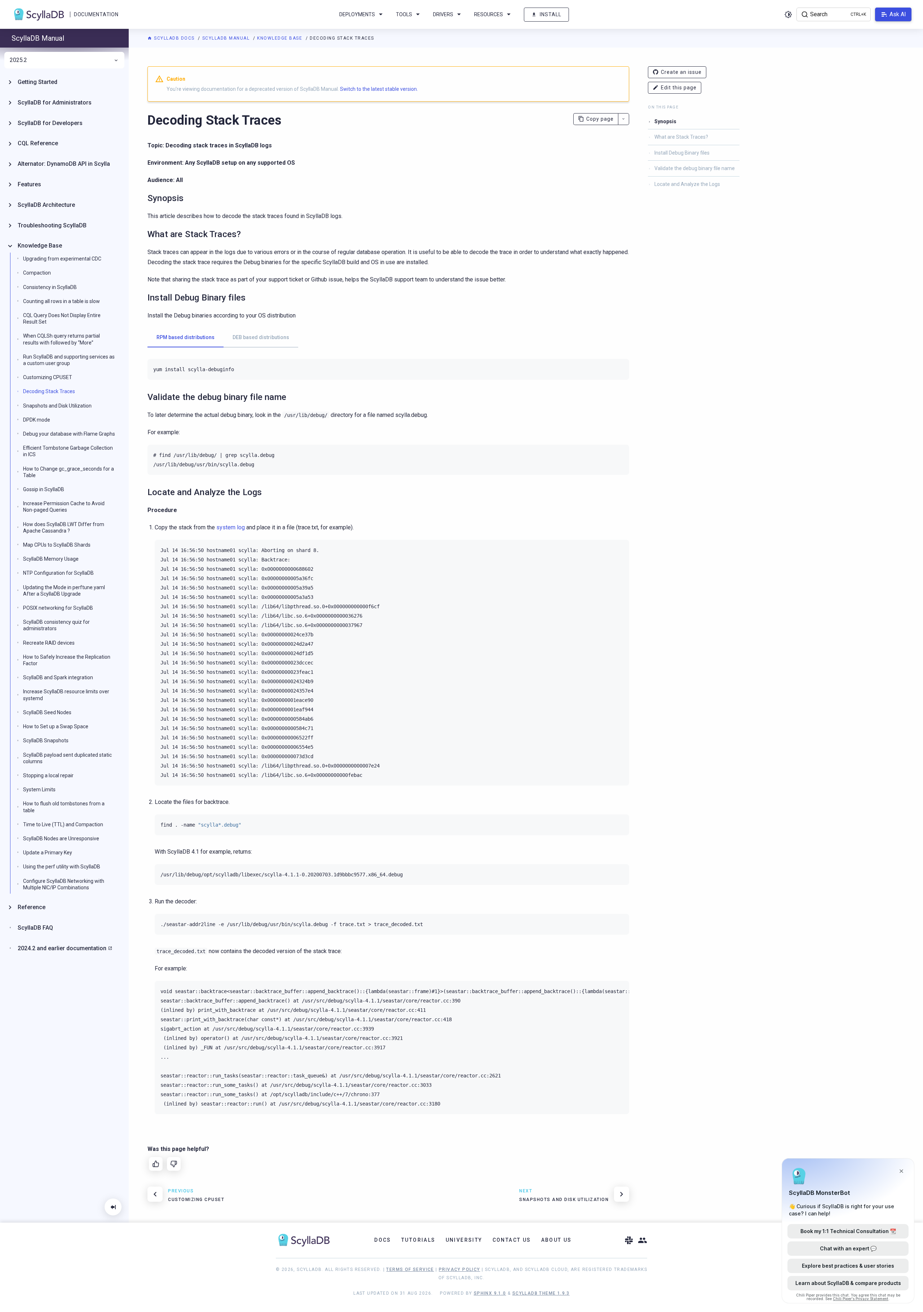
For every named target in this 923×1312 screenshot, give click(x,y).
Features (29, 184)
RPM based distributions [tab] (185, 337)
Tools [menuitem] (404, 14)
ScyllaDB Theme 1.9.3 (541, 1293)
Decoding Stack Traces (49, 391)
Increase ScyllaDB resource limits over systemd (66, 695)
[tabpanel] (388, 369)
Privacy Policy (459, 1269)
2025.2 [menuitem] (18, 60)
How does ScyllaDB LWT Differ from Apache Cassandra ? (63, 527)
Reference (31, 907)
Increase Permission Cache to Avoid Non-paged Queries (64, 507)
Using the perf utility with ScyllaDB (61, 867)
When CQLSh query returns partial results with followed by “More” (61, 339)
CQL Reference (38, 143)
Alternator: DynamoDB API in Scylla (64, 163)
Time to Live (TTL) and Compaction (63, 824)
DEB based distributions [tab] (261, 337)
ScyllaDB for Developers (50, 123)
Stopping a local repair (48, 775)
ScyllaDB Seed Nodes (47, 712)
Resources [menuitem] (488, 14)
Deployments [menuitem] (357, 14)
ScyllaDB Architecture (46, 204)
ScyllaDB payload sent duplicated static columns (67, 758)
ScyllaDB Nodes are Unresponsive (61, 838)
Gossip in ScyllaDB (43, 489)
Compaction (37, 273)
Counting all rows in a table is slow (61, 301)
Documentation (96, 14)
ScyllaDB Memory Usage (51, 559)
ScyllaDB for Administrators (55, 102)
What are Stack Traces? (681, 137)
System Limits (39, 789)
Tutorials (418, 1240)
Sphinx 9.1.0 (490, 1293)
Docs (382, 1240)
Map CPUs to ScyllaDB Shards (56, 545)
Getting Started (37, 82)
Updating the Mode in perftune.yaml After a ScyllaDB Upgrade (64, 590)
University (464, 1240)
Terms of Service (410, 1269)
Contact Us (512, 1240)
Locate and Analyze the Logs (687, 184)
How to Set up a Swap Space (55, 726)
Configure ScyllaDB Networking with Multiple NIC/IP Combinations (63, 884)
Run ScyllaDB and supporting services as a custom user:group (69, 360)
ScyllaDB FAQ (35, 927)
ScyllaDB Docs (174, 38)
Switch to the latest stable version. (379, 89)
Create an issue (681, 72)
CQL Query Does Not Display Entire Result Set (62, 318)
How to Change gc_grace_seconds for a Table (68, 472)
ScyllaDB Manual (226, 38)
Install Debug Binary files (682, 153)
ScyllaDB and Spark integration (58, 677)
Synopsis (665, 121)
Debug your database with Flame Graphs (69, 434)
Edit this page (679, 87)
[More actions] (623, 119)
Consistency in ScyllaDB (50, 287)
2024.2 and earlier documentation (62, 948)
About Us (556, 1240)
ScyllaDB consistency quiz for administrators (56, 625)
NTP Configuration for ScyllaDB (58, 573)
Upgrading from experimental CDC (62, 259)
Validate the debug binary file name (694, 168)
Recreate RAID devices (49, 643)
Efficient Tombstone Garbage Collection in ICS (68, 451)
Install (550, 14)
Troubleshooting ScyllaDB (52, 225)
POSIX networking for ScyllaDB (58, 608)
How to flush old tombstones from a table (64, 807)
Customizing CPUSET (47, 377)
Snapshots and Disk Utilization (57, 406)
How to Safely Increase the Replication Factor (66, 660)
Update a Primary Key (47, 852)
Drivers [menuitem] (443, 14)
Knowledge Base (280, 38)
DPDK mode (36, 420)
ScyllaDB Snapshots (46, 740)
